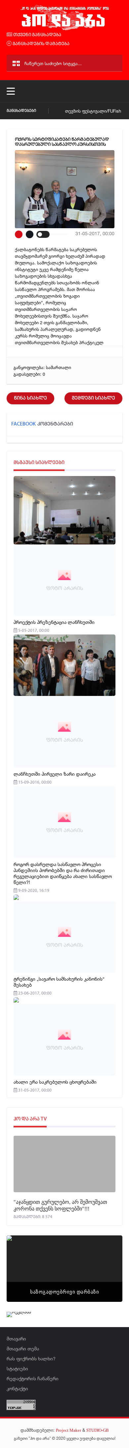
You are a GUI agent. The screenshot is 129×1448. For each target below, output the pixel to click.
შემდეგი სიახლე (93, 398)
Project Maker (68, 1430)
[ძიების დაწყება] (114, 63)
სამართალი (58, 367)
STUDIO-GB (97, 1430)
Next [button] (105, 1260)
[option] (64, 1268)
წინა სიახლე (30, 398)
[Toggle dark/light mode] (43, 234)
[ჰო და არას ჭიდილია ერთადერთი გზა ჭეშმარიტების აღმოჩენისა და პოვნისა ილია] (64, 29)
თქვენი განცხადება (36, 35)
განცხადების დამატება (40, 44)
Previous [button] (23, 1260)
